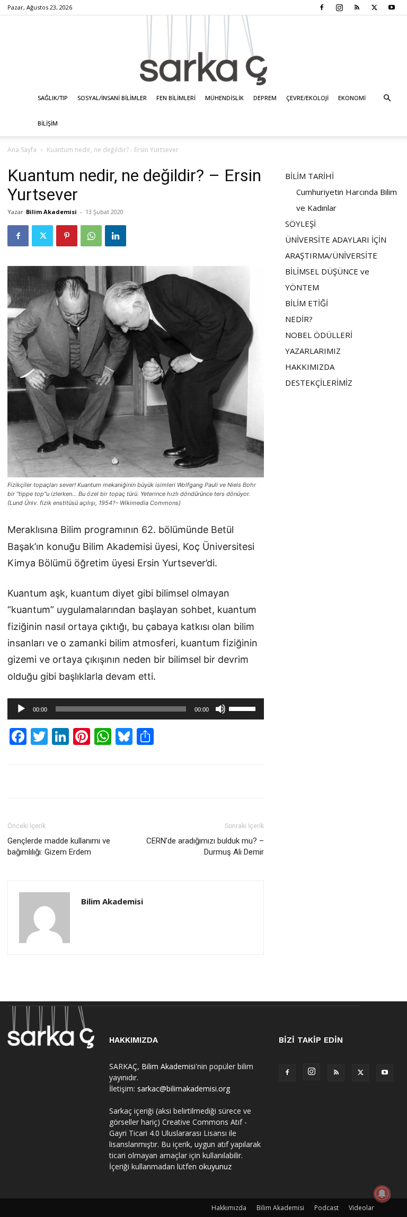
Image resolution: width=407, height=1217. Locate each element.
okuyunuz (215, 1166)
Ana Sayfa (22, 149)
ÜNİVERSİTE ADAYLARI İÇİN (335, 239)
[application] (135, 708)
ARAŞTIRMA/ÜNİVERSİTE (331, 255)
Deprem (265, 98)
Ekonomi (352, 98)
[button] (387, 98)
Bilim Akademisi (51, 212)
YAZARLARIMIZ (313, 350)
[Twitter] (374, 7)
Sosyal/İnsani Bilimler (112, 98)
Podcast (326, 1207)
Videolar (361, 1207)
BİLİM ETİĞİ (306, 303)
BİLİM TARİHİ (309, 176)
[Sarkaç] (203, 50)
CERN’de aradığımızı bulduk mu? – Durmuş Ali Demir (205, 846)
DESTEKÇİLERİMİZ (318, 382)
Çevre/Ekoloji (307, 98)
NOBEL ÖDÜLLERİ (318, 335)
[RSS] (357, 7)
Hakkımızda (228, 1207)
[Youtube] (392, 7)
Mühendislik (224, 98)
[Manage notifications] (382, 1193)
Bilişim (48, 123)
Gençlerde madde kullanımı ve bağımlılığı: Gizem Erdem (58, 846)
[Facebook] (322, 7)
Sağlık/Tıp (53, 98)
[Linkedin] (115, 235)
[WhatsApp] (91, 235)
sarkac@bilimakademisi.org (183, 1088)
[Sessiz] (220, 709)
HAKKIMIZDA (309, 366)
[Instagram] (339, 7)
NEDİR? (299, 319)
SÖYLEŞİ (300, 223)
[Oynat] (21, 709)
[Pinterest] (66, 235)
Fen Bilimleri (176, 98)
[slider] (244, 707)
